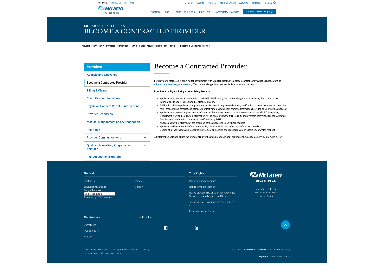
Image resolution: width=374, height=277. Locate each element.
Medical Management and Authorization (113, 122)
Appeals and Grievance (102, 74)
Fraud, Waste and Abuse (201, 211)
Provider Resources (100, 114)
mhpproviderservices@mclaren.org (173, 84)
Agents (200, 3)
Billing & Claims (97, 90)
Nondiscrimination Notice (202, 186)
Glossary (138, 186)
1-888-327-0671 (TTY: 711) (121, 3)
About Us (243, 3)
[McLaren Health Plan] (111, 9)
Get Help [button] (89, 173)
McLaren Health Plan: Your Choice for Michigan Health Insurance (113, 46)
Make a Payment (228, 3)
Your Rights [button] (196, 173)
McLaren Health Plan (157, 46)
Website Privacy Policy (111, 253)
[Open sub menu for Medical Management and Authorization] (145, 121)
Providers (212, 3)
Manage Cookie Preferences (126, 249)
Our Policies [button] (92, 217)
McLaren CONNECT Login (258, 12)
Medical (88, 236)
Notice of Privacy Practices (96, 249)
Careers (138, 181)
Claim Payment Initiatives (103, 98)
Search (268, 3)
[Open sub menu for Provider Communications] (145, 137)
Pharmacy (93, 129)
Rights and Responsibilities (202, 181)
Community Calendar (226, 11)
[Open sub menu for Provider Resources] (145, 114)
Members (189, 3)
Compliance (90, 225)
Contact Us (256, 3)
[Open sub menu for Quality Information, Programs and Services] (145, 145)
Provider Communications (104, 137)
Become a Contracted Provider (195, 46)
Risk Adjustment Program (104, 156)
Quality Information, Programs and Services (109, 147)
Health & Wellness (184, 11)
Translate (107, 197)
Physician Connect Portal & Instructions (113, 106)
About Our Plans (160, 11)
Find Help (204, 11)
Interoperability (91, 230)
